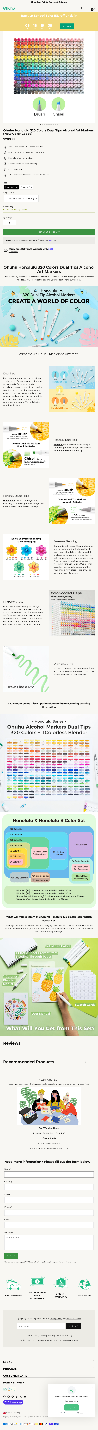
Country (8, 1181)
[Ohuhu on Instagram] (8, 1397)
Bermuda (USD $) (13, 1413)
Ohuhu (20, 1417)
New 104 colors (28, 280)
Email (7, 1194)
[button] (11, 187)
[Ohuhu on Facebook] (4, 1397)
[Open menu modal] (88, 8)
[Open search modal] (82, 8)
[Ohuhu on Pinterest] (12, 1397)
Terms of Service (65, 1262)
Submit (11, 1256)
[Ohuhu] (9, 8)
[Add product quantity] (13, 222)
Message (9, 1232)
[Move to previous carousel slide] (87, 1062)
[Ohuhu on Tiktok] (17, 1397)
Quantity (7, 217)
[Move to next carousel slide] (92, 1062)
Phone (8, 1207)
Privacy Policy (49, 1262)
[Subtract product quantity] (5, 222)
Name (7, 1169)
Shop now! (67, 26)
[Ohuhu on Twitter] (21, 1397)
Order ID (8, 1219)
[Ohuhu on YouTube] (25, 1397)
